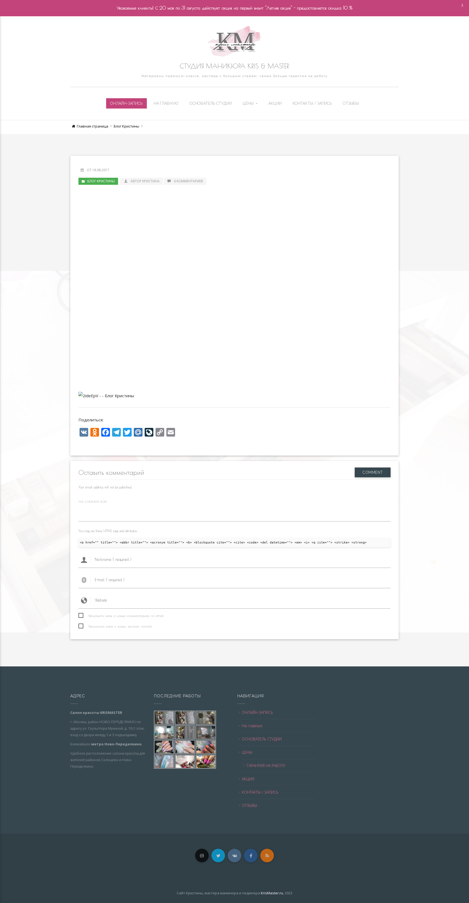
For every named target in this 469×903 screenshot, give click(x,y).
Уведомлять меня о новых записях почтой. (120, 626)
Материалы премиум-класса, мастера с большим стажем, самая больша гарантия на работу (234, 76)
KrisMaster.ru (272, 893)
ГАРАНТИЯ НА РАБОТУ (266, 765)
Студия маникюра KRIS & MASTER (234, 66)
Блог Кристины (126, 126)
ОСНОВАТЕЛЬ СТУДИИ (210, 103)
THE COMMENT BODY (92, 501)
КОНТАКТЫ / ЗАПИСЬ (312, 103)
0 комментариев (188, 181)
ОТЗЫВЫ (351, 103)
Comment (372, 472)
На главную (166, 103)
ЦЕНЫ (248, 103)
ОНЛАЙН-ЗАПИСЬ (126, 103)
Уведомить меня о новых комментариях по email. (126, 615)
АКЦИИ (275, 103)
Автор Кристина (145, 181)
